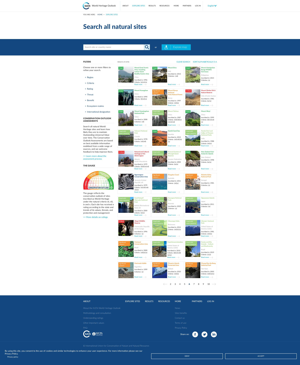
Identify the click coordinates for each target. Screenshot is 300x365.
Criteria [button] (90, 83)
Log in (198, 6)
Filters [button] (87, 62)
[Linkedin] (214, 334)
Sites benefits (181, 313)
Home (99, 14)
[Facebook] (195, 334)
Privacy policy (12, 357)
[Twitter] (204, 334)
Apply (147, 47)
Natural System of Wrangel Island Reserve (174, 154)
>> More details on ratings (95, 217)
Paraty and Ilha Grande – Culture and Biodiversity (207, 244)
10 (209, 284)
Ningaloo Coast (173, 175)
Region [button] (90, 77)
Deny (187, 356)
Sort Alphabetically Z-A (205, 62)
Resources (164, 6)
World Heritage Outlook (104, 6)
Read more (138, 84)
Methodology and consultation (97, 313)
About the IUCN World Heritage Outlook (101, 308)
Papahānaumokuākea (175, 242)
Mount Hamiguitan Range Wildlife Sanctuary (208, 70)
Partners (187, 6)
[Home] (87, 5)
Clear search (183, 62)
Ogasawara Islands (207, 198)
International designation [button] (98, 112)
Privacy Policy (181, 328)
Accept (261, 356)
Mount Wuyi (205, 111)
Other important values (93, 323)
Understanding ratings (93, 318)
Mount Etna (172, 68)
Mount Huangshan (141, 90)
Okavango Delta (173, 221)
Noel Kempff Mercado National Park (140, 200)
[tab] (98, 77)
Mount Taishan (173, 111)
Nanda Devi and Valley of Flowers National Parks (207, 133)
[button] (98, 119)
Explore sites (138, 6)
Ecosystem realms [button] (95, 106)
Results (152, 6)
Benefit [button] (90, 100)
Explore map (180, 47)
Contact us (180, 318)
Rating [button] (90, 89)
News (177, 308)
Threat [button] (90, 95)
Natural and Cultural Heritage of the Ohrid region (141, 154)
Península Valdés (140, 263)
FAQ (85, 328)
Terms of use (180, 323)
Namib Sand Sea (174, 131)
